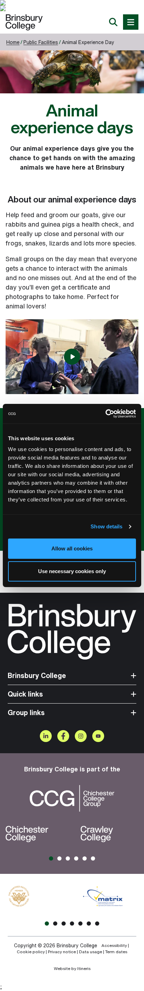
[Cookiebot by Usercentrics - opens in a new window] (105, 413)
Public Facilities (40, 42)
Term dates (116, 952)
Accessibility (114, 945)
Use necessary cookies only (72, 571)
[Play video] (72, 357)
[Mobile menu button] (130, 22)
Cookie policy (31, 952)
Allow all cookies (72, 548)
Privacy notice (62, 952)
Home (13, 42)
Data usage (90, 952)
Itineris (84, 968)
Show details (106, 526)
